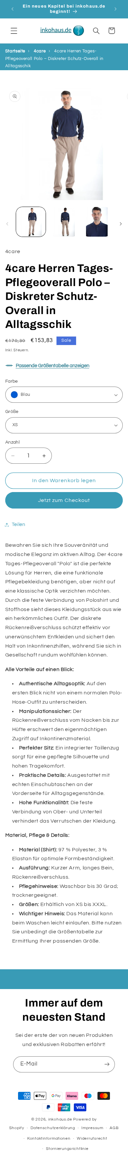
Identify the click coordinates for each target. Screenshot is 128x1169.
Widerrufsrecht (92, 1138)
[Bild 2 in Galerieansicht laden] (64, 222)
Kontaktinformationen (49, 1138)
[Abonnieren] (107, 1064)
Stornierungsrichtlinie (67, 1149)
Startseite (15, 51)
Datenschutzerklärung (53, 1128)
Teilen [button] (18, 524)
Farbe (11, 381)
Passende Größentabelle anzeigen (52, 365)
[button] (13, 30)
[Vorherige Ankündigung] (12, 9)
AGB (114, 1128)
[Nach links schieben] (7, 224)
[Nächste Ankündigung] (115, 9)
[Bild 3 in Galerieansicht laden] (97, 222)
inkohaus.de (60, 1119)
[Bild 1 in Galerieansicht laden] (31, 222)
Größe (12, 411)
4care (40, 51)
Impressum (92, 1128)
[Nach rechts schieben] (121, 224)
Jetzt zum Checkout (64, 500)
